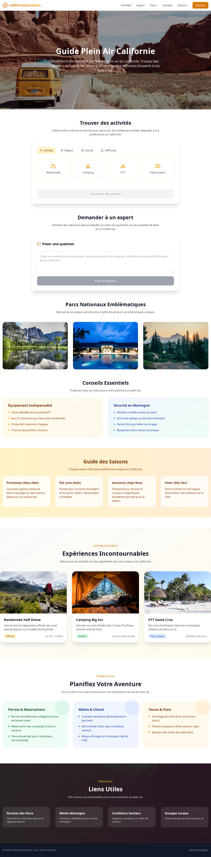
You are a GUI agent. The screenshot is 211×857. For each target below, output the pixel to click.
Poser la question (105, 281)
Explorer (200, 5)
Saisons (182, 5)
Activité (48, 150)
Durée (89, 150)
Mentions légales (198, 850)
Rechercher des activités (105, 194)
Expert (140, 5)
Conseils (167, 5)
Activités (126, 5)
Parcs (153, 5)
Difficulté (110, 150)
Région (69, 150)
